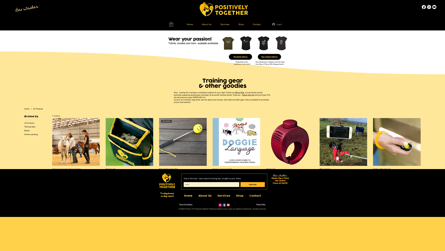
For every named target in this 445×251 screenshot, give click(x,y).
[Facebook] (424, 7)
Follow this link (248, 95)
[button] (171, 24)
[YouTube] (228, 205)
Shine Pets (239, 92)
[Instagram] (429, 7)
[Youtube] (434, 7)
